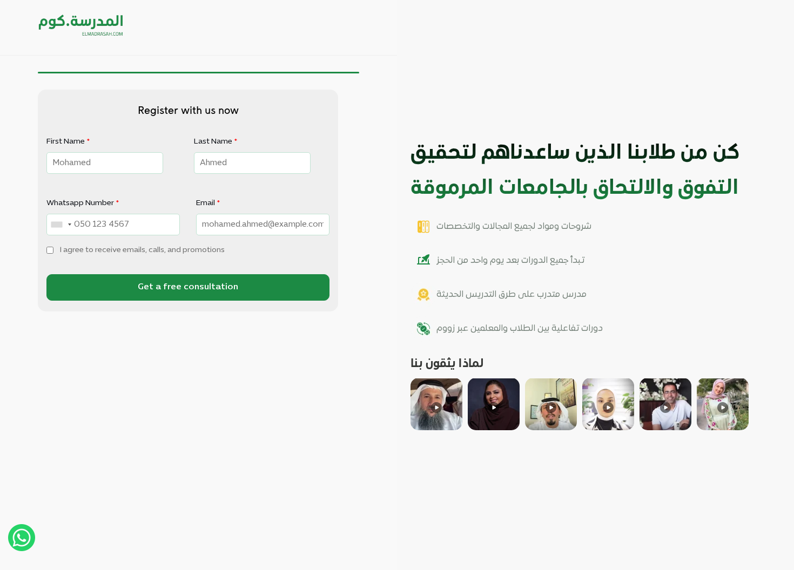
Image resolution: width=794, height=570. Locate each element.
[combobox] (61, 224)
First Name (68, 141)
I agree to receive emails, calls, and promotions (142, 250)
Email (208, 203)
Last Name (215, 141)
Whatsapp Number (82, 203)
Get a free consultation (188, 287)
